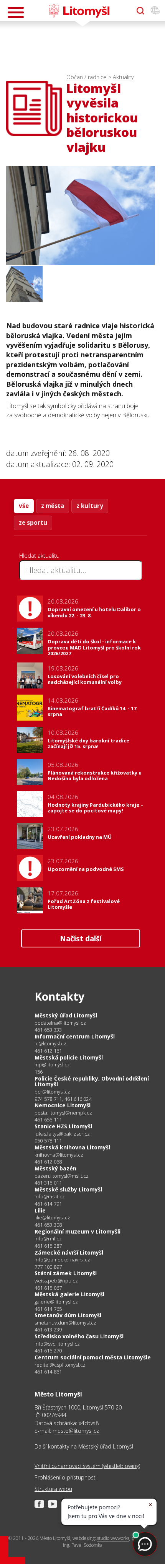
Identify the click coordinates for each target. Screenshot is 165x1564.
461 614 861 (48, 1371)
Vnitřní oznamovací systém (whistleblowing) (87, 1466)
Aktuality (123, 77)
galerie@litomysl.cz (56, 1302)
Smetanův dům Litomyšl (68, 1315)
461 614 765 (48, 1308)
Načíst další (81, 938)
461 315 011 (48, 1182)
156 (39, 1071)
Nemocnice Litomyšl (63, 1105)
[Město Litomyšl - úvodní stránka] (79, 11)
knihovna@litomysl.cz (59, 1155)
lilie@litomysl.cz (52, 1218)
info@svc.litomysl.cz (57, 1344)
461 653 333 (48, 1029)
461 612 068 (48, 1161)
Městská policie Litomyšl (69, 1057)
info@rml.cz (48, 1239)
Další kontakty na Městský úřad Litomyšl (84, 1446)
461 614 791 (48, 1203)
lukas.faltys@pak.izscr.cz (62, 1134)
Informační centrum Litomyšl (75, 1036)
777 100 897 (48, 1266)
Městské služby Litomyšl (68, 1189)
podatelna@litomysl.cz (60, 1023)
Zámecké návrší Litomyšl (69, 1252)
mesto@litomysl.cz (76, 1430)
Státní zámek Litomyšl (66, 1273)
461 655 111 (48, 1119)
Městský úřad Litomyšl (66, 1015)
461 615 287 (48, 1245)
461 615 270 (48, 1350)
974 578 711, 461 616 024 (63, 1098)
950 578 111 (48, 1140)
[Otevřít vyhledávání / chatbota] (140, 11)
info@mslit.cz (50, 1196)
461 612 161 (48, 1050)
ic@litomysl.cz (50, 1043)
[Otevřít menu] (16, 12)
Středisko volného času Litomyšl (79, 1336)
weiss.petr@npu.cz (56, 1281)
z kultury (89, 505)
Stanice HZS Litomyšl (63, 1126)
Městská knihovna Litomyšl (72, 1147)
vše (24, 505)
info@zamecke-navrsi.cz (62, 1260)
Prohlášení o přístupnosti (66, 1477)
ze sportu (33, 522)
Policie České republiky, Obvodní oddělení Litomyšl (92, 1081)
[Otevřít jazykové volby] (155, 11)
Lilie (40, 1210)
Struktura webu (53, 1488)
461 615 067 (48, 1287)
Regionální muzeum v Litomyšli (77, 1231)
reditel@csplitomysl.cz (60, 1365)
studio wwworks (113, 1538)
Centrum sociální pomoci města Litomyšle (93, 1357)
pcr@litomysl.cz (52, 1092)
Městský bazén (55, 1168)
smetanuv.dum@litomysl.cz (65, 1323)
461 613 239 (48, 1329)
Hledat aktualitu (39, 555)
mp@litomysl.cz (52, 1065)
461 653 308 (48, 1224)
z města (52, 505)
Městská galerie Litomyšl (69, 1294)
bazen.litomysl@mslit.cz (62, 1176)
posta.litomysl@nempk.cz (63, 1113)
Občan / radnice (86, 77)
